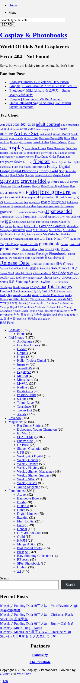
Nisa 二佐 (39, 238)
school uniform (42, 273)
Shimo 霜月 (7, 281)
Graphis (29, 175)
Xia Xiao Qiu (65, 303)
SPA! (37, 281)
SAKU (55, 268)
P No (41, 249)
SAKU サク (69, 268)
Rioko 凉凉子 (30, 268)
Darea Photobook (56, 148)
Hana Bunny (21, 186)
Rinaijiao (36, 263)
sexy (70, 273)
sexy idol (15, 277)
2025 (31, 124)
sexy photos (44, 277)
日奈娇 (24, 314)
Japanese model (35, 216)
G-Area (22, 349)
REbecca (23, 559)
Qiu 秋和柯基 (39, 257)
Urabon (22, 567)
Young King (36, 310)
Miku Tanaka (40, 230)
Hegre (36, 186)
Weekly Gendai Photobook (48, 295)
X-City (21, 414)
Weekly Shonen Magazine (43, 299)
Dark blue (71, 148)
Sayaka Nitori (7, 273)
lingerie (18, 226)
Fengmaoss (63, 156)
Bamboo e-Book (28, 498)
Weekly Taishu (27, 483)
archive (6, 133)
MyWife (22, 383)
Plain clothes (29, 249)
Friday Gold (48, 171)
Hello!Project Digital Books (55, 186)
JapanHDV (54, 216)
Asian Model (61, 134)
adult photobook (9, 129)
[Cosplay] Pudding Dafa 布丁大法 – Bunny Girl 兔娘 (37, 623)
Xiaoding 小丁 (37, 303)
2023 (16, 124)
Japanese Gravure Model (32, 212)
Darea (21, 510)
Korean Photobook (38, 221)
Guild (21, 536)
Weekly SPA (65, 299)
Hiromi (13, 193)
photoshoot (10, 248)
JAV (62, 216)
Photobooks (17, 490)
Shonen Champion (29, 448)
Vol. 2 (54, 291)
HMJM (22, 540)
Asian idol (46, 134)
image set (58, 201)
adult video (27, 129)
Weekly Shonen (19, 299)
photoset (74, 244)
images (45, 202)
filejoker (41, 161)
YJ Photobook (26, 307)
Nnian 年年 (62, 238)
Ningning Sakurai (23, 238)
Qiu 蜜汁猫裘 (56, 257)
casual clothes (41, 142)
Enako (63, 152)
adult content (48, 124)
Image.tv (23, 364)
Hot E (23, 192)
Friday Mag (25, 441)
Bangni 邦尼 (56, 138)
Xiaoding (23, 303)
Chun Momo (58, 142)
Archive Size (26, 133)
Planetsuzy (40, 655)
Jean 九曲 (71, 216)
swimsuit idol (62, 281)
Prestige (22, 552)
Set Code (59, 273)
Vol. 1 (46, 291)
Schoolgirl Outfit (23, 273)
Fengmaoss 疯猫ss (11, 162)
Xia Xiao (52, 303)
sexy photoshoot (66, 277)
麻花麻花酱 (44, 318)
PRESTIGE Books (23, 253)
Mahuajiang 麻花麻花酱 (12, 230)
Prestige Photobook (51, 253)
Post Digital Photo (29, 548)
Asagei (21, 494)
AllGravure (60, 129)
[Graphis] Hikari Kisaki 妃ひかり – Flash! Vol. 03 (43, 86)
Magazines (16, 422)
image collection (13, 202)
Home (13, 5)
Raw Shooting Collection (34, 556)
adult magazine (70, 124)
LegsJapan (6, 226)
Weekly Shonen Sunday (33, 475)
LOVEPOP (31, 226)
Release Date (15, 263)
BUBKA (23, 506)
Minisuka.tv (25, 379)
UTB (20, 452)
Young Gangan (20, 310)
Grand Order (17, 175)
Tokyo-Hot (38, 287)
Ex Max (22, 433)
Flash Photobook (35, 166)
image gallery (32, 202)
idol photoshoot (45, 197)
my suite (37, 234)
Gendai (22, 529)
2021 (2, 124)
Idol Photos (16, 337)
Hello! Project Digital (31, 360)
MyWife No (51, 234)
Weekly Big (6, 295)
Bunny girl (16, 142)
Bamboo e (44, 138)
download (47, 152)
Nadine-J (23, 387)
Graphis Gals (43, 175)
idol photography (25, 197)
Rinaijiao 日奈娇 (54, 263)
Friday (21, 525)
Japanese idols (11, 216)
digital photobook (29, 152)
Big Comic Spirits (29, 425)
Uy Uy (36, 291)
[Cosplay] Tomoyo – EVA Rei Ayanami (35, 99)
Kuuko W (64, 221)
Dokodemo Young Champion (37, 429)
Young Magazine (55, 310)
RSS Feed (7, 322)
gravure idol (33, 181)
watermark (65, 291)
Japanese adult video (23, 206)
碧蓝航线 (57, 314)
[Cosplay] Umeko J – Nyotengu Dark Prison (39, 82)
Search (4, 578)
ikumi (60, 197)
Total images (59, 286)
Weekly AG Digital (30, 456)
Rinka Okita (15, 268)
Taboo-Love (25, 402)
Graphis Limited (61, 175)
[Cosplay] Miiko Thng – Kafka (21, 628)
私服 (66, 314)
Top (5, 681)
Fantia (21, 334)
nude (73, 238)
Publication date (20, 257)
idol (34, 191)
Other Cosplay (12, 244)
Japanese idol (58, 211)
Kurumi (54, 221)
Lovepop (15, 418)
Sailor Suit (45, 268)
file (25, 162)
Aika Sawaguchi (44, 129)
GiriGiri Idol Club (29, 533)
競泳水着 (10, 318)
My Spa (26, 234)
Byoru (27, 142)
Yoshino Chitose (54, 307)
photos (64, 244)
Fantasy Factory (25, 156)
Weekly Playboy (28, 468)
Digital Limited (9, 152)
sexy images (29, 277)
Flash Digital (58, 162)
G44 (61, 171)
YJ (19, 571)
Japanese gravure (48, 206)
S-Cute (21, 399)
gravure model (58, 181)
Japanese (5, 206)
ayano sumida (16, 138)
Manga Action (26, 544)
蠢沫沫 (32, 318)
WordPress (24, 674)
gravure (9, 180)
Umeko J (6, 291)
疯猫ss (47, 314)
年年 (17, 314)
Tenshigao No (21, 287)
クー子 (72, 310)
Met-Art (22, 376)
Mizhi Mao (55, 230)
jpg (8, 221)
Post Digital (52, 249)
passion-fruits (29, 244)
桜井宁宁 (36, 314)
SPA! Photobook (28, 563)
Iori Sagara (72, 202)
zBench (5, 674)
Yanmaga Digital (8, 307)
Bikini (67, 138)
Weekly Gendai (22, 295)
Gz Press (23, 445)
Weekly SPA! (26, 479)
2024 (23, 124)
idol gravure (55, 191)
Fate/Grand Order (45, 156)
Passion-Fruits (26, 395)
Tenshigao (6, 287)
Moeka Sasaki (13, 234)
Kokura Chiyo (19, 221)
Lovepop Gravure (52, 226)
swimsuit (48, 282)
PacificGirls (25, 391)
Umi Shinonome (22, 291)
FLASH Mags (26, 437)
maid (29, 230)
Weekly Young (8, 303)
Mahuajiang (73, 226)
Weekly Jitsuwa (27, 464)
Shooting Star (25, 281)
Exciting (22, 517)
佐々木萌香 (6, 314)
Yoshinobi (40, 307)
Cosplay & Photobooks (33, 35)
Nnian (49, 238)
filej (30, 162)
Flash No (17, 166)
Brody (21, 502)
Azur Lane (31, 138)
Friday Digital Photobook (19, 171)
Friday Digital (58, 166)
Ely (57, 152)
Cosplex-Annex (35, 148)
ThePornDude (40, 662)
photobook (49, 243)
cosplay (16, 147)
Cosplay (14, 330)
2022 (9, 124)
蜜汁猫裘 (21, 318)
